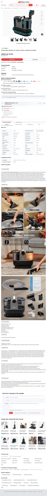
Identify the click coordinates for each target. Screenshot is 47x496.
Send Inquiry (12, 59)
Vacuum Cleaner (14, 8)
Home (2, 8)
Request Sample (20, 62)
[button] (42, 124)
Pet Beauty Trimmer (38, 458)
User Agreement (29, 491)
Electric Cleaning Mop (27, 462)
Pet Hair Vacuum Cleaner (17, 474)
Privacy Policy (40, 491)
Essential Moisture (13, 485)
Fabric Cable (26, 482)
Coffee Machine (26, 458)
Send (11, 412)
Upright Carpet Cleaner (6, 474)
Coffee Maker (3, 460)
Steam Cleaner (15, 460)
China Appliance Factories (6, 480)
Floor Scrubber (3, 462)
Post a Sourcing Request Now (34, 412)
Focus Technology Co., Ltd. (16, 491)
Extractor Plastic (5, 485)
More (2, 487)
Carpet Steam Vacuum (28, 474)
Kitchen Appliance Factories (32, 480)
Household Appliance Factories (19, 480)
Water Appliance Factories (6, 482)
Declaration (35, 491)
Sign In (3, 117)
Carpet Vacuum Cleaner (22, 8)
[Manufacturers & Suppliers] (23, 2)
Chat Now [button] (36, 59)
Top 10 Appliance (22, 485)
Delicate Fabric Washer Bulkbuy (33, 485)
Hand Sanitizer (37, 460)
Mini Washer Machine (17, 482)
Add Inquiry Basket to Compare (23, 43)
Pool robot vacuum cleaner (6, 458)
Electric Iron (14, 462)
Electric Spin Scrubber (38, 462)
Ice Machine (14, 458)
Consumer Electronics (7, 8)
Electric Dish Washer (34, 482)
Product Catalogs (17, 456)
